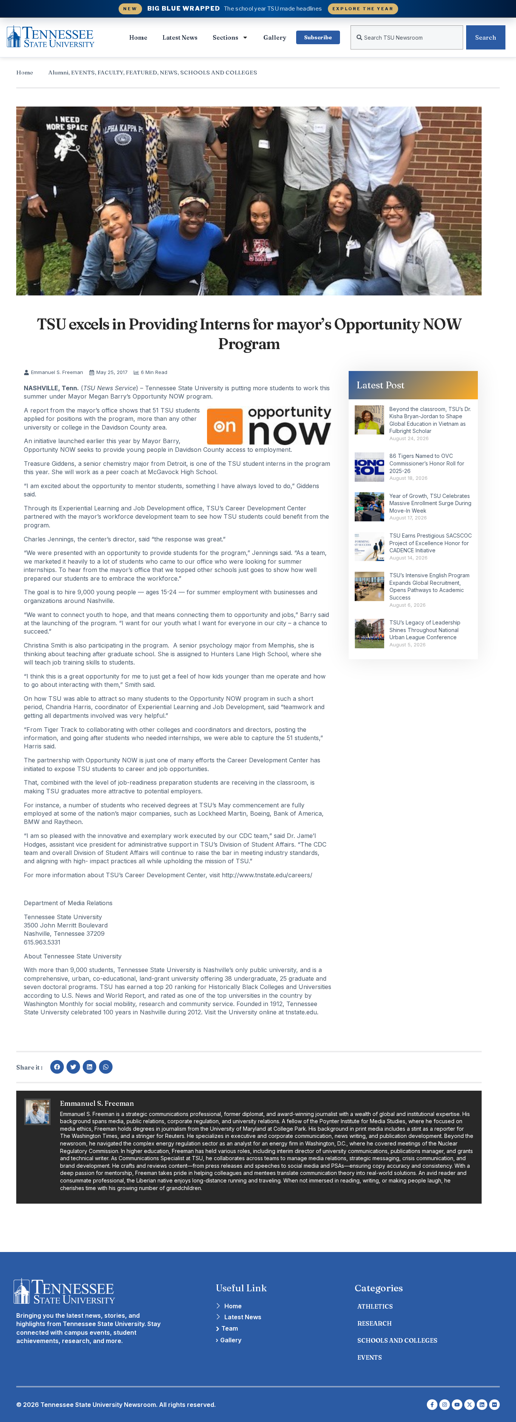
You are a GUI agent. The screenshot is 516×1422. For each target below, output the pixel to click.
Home (138, 37)
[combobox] (407, 37)
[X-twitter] (469, 1404)
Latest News (180, 37)
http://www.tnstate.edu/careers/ (267, 875)
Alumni (58, 72)
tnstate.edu (301, 1012)
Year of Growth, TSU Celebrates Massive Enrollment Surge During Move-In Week (430, 503)
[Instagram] (444, 1404)
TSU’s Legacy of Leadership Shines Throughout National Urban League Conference (424, 629)
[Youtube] (457, 1404)
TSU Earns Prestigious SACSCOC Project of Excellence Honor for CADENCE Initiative (430, 542)
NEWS (169, 72)
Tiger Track (60, 729)
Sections (225, 37)
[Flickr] (494, 1404)
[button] (57, 1067)
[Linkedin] (482, 1404)
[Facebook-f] (432, 1404)
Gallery (274, 37)
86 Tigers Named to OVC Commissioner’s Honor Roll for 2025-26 (426, 463)
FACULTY (110, 72)
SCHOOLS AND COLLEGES (218, 72)
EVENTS (83, 72)
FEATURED (141, 72)
